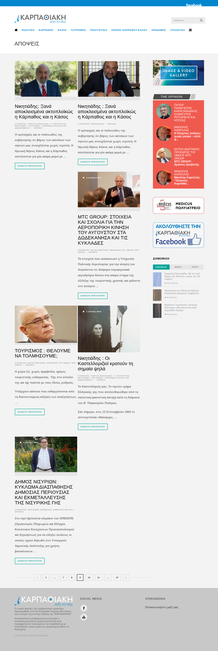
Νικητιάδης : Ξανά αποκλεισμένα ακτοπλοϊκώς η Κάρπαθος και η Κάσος (107, 111)
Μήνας (178, 267)
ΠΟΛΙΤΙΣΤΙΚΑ (98, 30)
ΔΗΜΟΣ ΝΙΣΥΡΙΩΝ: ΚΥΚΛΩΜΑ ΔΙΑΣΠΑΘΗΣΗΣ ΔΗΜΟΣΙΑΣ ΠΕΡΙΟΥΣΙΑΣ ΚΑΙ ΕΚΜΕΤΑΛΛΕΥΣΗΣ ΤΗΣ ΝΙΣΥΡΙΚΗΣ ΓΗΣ (44, 492)
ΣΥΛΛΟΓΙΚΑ (177, 30)
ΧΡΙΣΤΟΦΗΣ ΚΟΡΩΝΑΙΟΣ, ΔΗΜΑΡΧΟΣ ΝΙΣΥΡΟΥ (51, 510)
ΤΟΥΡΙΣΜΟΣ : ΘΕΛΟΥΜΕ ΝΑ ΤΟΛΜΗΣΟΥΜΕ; (43, 353)
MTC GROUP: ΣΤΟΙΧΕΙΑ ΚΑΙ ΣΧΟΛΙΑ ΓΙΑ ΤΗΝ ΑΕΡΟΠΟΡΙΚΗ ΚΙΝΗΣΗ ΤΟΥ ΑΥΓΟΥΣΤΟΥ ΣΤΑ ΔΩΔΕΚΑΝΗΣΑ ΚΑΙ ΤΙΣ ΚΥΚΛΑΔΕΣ (104, 230)
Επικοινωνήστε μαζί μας (161, 607)
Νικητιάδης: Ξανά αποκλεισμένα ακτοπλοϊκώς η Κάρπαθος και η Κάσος (44, 111)
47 (117, 577)
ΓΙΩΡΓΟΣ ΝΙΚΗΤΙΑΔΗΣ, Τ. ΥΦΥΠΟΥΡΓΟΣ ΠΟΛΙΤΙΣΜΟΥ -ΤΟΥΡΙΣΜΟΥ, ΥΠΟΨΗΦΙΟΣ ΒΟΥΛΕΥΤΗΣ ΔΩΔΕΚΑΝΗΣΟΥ (40, 126)
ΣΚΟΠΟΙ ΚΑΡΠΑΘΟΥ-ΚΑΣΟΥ (129, 30)
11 (98, 577)
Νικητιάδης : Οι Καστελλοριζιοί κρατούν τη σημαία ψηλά (105, 363)
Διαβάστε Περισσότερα (30, 166)
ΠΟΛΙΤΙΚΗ (28, 30)
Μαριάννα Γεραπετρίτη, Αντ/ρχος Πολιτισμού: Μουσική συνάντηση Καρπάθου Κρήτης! (181, 308)
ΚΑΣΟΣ (62, 30)
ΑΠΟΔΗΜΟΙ (158, 30)
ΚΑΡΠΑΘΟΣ (46, 30)
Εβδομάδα (161, 267)
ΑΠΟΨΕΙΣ (38, 128)
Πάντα (195, 267)
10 (89, 577)
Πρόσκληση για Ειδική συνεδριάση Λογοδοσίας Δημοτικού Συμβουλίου (182, 292)
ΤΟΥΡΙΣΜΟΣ (78, 30)
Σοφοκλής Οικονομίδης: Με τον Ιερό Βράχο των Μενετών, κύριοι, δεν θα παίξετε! (182, 276)
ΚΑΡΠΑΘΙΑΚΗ (97, 124)
